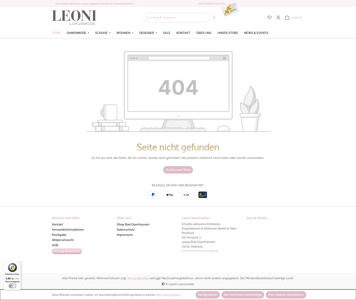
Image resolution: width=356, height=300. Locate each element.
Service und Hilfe (66, 218)
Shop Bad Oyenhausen (133, 224)
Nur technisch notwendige (243, 294)
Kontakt (57, 224)
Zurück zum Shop (178, 170)
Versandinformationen (68, 229)
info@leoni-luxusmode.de (200, 251)
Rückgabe (59, 235)
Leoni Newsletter (196, 218)
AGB (55, 245)
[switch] (12, 286)
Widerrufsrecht (63, 240)
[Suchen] (213, 17)
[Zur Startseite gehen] (74, 17)
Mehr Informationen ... (169, 294)
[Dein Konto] (278, 17)
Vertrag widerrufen (66, 251)
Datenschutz (126, 229)
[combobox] (177, 17)
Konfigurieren (207, 294)
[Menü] (19, 263)
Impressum (125, 235)
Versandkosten (138, 278)
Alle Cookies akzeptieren (286, 294)
